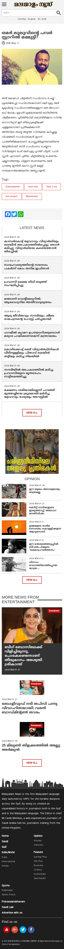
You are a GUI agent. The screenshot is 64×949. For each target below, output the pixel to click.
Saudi (5, 841)
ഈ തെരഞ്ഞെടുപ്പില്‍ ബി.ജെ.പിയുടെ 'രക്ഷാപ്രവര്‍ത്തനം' (43, 547)
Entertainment (13, 186)
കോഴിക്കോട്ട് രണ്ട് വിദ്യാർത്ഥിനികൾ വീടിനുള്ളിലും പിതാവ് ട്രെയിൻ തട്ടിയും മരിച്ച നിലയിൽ (31, 353)
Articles (37, 840)
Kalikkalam (7, 890)
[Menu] (4, 4)
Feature (38, 852)
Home (5, 836)
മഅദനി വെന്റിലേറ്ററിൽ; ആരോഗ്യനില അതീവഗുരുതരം (28, 300)
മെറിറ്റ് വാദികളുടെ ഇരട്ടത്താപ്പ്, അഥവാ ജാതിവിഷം (42, 510)
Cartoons (38, 845)
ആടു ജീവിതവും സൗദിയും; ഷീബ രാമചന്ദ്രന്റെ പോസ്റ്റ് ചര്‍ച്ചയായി (29, 317)
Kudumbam (40, 874)
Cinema (38, 869)
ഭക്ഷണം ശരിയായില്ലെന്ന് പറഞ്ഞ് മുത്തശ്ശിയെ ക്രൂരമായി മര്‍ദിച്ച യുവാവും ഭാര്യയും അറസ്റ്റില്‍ (29, 393)
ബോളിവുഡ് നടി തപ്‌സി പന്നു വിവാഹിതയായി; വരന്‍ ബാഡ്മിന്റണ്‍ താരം (29, 708)
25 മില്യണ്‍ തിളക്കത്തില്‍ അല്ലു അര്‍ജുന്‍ (31, 747)
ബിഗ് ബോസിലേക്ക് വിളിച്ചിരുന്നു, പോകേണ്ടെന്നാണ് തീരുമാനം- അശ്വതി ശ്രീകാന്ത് (23, 656)
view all (32, 412)
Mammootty (32, 196)
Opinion (38, 836)
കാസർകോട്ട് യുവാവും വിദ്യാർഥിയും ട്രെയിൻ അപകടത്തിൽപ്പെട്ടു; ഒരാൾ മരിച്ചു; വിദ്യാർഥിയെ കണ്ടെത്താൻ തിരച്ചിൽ (32, 247)
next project (11, 196)
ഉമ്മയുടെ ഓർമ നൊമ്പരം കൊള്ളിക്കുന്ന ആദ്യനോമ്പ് (45, 529)
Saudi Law (8, 907)
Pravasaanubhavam (13, 901)
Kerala (5, 866)
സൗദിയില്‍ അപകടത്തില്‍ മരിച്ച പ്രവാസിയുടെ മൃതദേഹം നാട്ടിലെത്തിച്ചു (28, 373)
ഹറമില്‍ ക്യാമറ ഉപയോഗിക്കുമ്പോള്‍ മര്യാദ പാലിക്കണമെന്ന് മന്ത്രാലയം (32, 334)
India (4, 857)
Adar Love (51, 186)
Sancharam (40, 878)
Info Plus (38, 861)
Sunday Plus (40, 857)
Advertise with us (12, 912)
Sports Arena (8, 894)
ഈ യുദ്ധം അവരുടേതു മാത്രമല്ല (44, 491)
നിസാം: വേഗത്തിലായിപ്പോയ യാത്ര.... (43, 565)
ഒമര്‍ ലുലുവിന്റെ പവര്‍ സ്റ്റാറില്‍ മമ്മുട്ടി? (27, 35)
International (8, 861)
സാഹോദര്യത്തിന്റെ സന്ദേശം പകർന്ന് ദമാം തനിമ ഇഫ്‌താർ (27, 266)
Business (38, 865)
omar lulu (33, 186)
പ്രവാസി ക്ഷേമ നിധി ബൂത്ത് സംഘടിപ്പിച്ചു (25, 283)
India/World (8, 852)
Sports (6, 885)
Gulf (4, 847)
